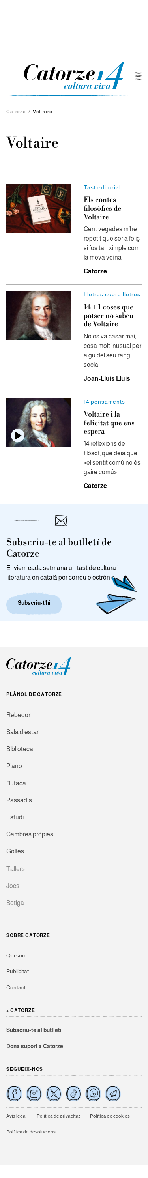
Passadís (19, 800)
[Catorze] (38, 673)
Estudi (15, 817)
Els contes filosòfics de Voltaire (102, 208)
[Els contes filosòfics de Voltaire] (38, 208)
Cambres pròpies (29, 834)
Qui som (16, 955)
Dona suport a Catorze (34, 1046)
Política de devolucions (31, 1132)
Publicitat (17, 971)
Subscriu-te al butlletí (34, 1030)
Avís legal (16, 1116)
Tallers (15, 869)
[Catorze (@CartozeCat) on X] (54, 1093)
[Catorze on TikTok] (73, 1093)
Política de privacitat (58, 1116)
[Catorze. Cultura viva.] (14, 1093)
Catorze (16, 111)
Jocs (12, 886)
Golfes (15, 851)
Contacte (17, 987)
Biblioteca (19, 749)
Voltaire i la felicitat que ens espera (109, 423)
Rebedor (18, 715)
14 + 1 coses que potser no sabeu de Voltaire (108, 316)
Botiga (15, 902)
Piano (14, 766)
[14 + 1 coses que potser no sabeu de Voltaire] (38, 315)
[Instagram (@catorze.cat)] (34, 1093)
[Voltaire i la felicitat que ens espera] (38, 422)
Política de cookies (110, 1116)
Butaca (16, 783)
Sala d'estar (22, 732)
